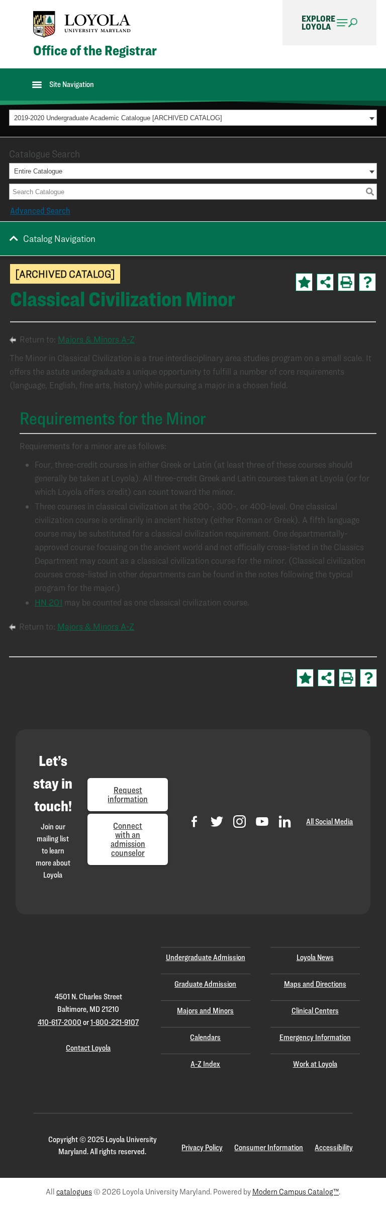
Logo (82, 24)
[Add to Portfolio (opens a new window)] (304, 282)
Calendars (205, 1037)
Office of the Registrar (95, 50)
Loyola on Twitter (217, 821)
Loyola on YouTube (262, 821)
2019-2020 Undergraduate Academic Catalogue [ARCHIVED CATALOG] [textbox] (118, 118)
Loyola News (315, 957)
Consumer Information (268, 1147)
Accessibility (334, 1147)
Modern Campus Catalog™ (295, 1191)
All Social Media (329, 821)
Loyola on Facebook (194, 821)
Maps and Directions (315, 984)
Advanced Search (40, 210)
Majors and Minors (205, 1010)
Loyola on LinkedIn (284, 821)
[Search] (370, 192)
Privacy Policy (202, 1147)
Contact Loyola (88, 1048)
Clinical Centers (315, 1010)
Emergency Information (315, 1037)
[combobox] (193, 118)
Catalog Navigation (59, 238)
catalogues (74, 1191)
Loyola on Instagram (239, 821)
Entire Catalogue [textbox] (38, 171)
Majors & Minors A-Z (96, 339)
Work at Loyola (315, 1064)
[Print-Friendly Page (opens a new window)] (346, 282)
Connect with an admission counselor (128, 839)
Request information (128, 794)
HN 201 (48, 602)
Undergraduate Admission (205, 957)
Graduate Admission (205, 984)
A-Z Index (205, 1064)
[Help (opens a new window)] (367, 282)
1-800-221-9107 (114, 1022)
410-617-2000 (59, 1022)
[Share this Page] (325, 282)
